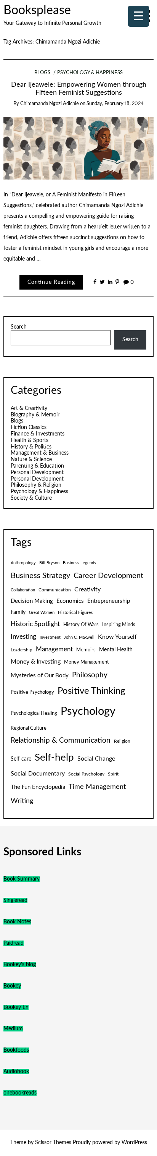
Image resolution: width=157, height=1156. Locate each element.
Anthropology (23, 563)
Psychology (88, 711)
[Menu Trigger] (138, 16)
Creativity (87, 589)
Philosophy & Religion (36, 485)
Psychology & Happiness (90, 72)
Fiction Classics (28, 427)
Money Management (86, 662)
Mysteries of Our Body (40, 675)
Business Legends (79, 563)
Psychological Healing (34, 713)
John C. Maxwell (79, 637)
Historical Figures (75, 612)
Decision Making (32, 601)
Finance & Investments (37, 434)
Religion (122, 741)
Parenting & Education (37, 466)
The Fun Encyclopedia (38, 787)
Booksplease (37, 10)
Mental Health (116, 649)
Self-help (54, 758)
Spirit (113, 774)
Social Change (96, 759)
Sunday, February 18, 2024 (115, 103)
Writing (22, 801)
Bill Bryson (49, 563)
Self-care (21, 759)
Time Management (97, 786)
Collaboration (23, 590)
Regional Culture (28, 728)
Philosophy (89, 675)
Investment (50, 637)
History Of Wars (81, 624)
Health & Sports (29, 440)
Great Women (41, 612)
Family (18, 612)
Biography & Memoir (35, 415)
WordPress (134, 1142)
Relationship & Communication (61, 740)
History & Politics (31, 447)
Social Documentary (38, 774)
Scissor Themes (53, 1142)
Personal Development (37, 472)
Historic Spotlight (35, 624)
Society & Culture (31, 498)
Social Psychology (86, 774)
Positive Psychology (32, 692)
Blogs (42, 72)
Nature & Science (31, 459)
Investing (23, 637)
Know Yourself (117, 637)
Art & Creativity (29, 408)
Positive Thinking (91, 691)
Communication (54, 590)
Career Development (108, 576)
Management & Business (40, 453)
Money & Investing (36, 662)
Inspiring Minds (118, 624)
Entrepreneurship (108, 601)
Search (19, 327)
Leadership (21, 650)
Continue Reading (51, 282)
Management (54, 649)
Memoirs (86, 650)
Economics (70, 601)
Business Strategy (40, 576)
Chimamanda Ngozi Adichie (49, 103)
